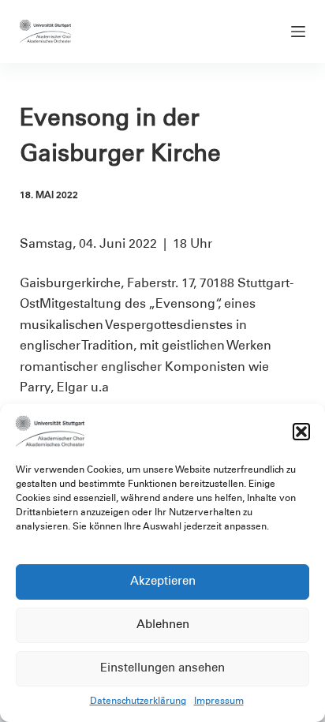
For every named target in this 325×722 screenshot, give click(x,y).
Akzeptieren (163, 582)
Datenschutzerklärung (138, 701)
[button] (301, 432)
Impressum (219, 701)
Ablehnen (162, 625)
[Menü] (298, 31)
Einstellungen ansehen (162, 669)
